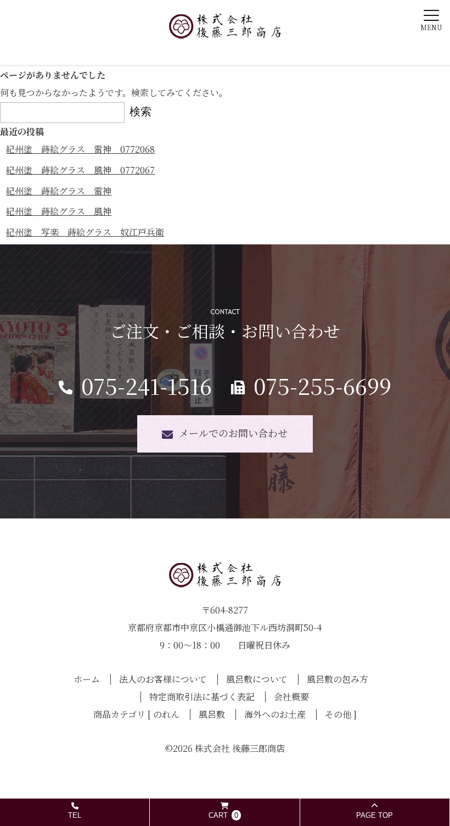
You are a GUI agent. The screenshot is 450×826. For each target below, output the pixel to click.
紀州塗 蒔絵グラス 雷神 (58, 191)
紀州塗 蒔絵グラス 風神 (58, 211)
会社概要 (291, 696)
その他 (338, 714)
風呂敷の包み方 (337, 679)
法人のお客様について (163, 679)
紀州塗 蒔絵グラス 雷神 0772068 (80, 149)
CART (224, 815)
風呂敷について (257, 679)
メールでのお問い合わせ (233, 433)
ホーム (87, 679)
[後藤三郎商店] (225, 30)
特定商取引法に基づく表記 (202, 696)
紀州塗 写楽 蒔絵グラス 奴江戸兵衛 (85, 232)
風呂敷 (212, 714)
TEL (74, 815)
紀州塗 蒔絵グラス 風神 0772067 (80, 170)
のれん (166, 714)
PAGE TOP (374, 815)
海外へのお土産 (275, 714)
